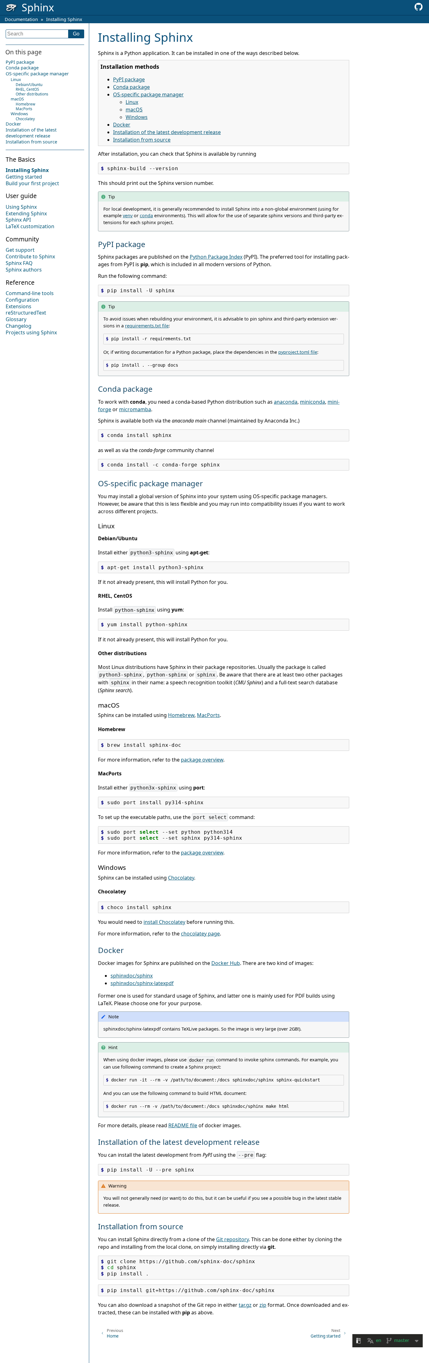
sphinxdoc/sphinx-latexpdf (142, 983)
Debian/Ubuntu (29, 84)
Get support (20, 250)
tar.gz (245, 1304)
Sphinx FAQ (19, 263)
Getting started (24, 176)
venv (128, 215)
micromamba (135, 409)
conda (146, 215)
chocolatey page (200, 933)
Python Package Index (216, 256)
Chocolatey (25, 119)
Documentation (21, 19)
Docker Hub (225, 963)
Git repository (232, 1239)
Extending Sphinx (26, 213)
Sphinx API (18, 220)
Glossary (16, 319)
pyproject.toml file (297, 352)
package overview (202, 759)
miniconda (312, 401)
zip (262, 1304)
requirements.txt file (147, 326)
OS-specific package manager (37, 74)
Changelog (18, 326)
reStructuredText (26, 313)
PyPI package (20, 62)
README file (182, 1125)
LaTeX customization (30, 226)
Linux (16, 80)
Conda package (22, 68)
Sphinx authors (24, 269)
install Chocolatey (164, 922)
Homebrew (25, 104)
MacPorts (24, 109)
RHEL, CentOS (27, 89)
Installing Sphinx (64, 19)
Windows (19, 114)
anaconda (285, 401)
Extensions (18, 306)
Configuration (22, 299)
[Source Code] (419, 8)
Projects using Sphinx (31, 332)
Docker (13, 124)
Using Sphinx (21, 206)
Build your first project (32, 183)
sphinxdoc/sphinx (132, 975)
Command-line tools (30, 293)
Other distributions (32, 94)
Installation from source (31, 142)
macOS (17, 99)
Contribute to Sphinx (30, 256)
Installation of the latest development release (31, 133)
